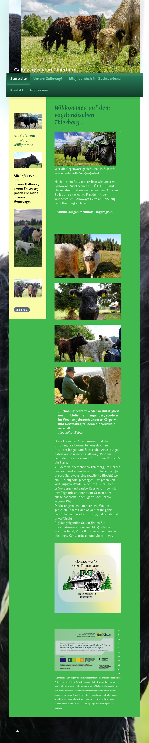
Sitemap (48, 731)
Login (129, 731)
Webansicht (124, 735)
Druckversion (30, 731)
